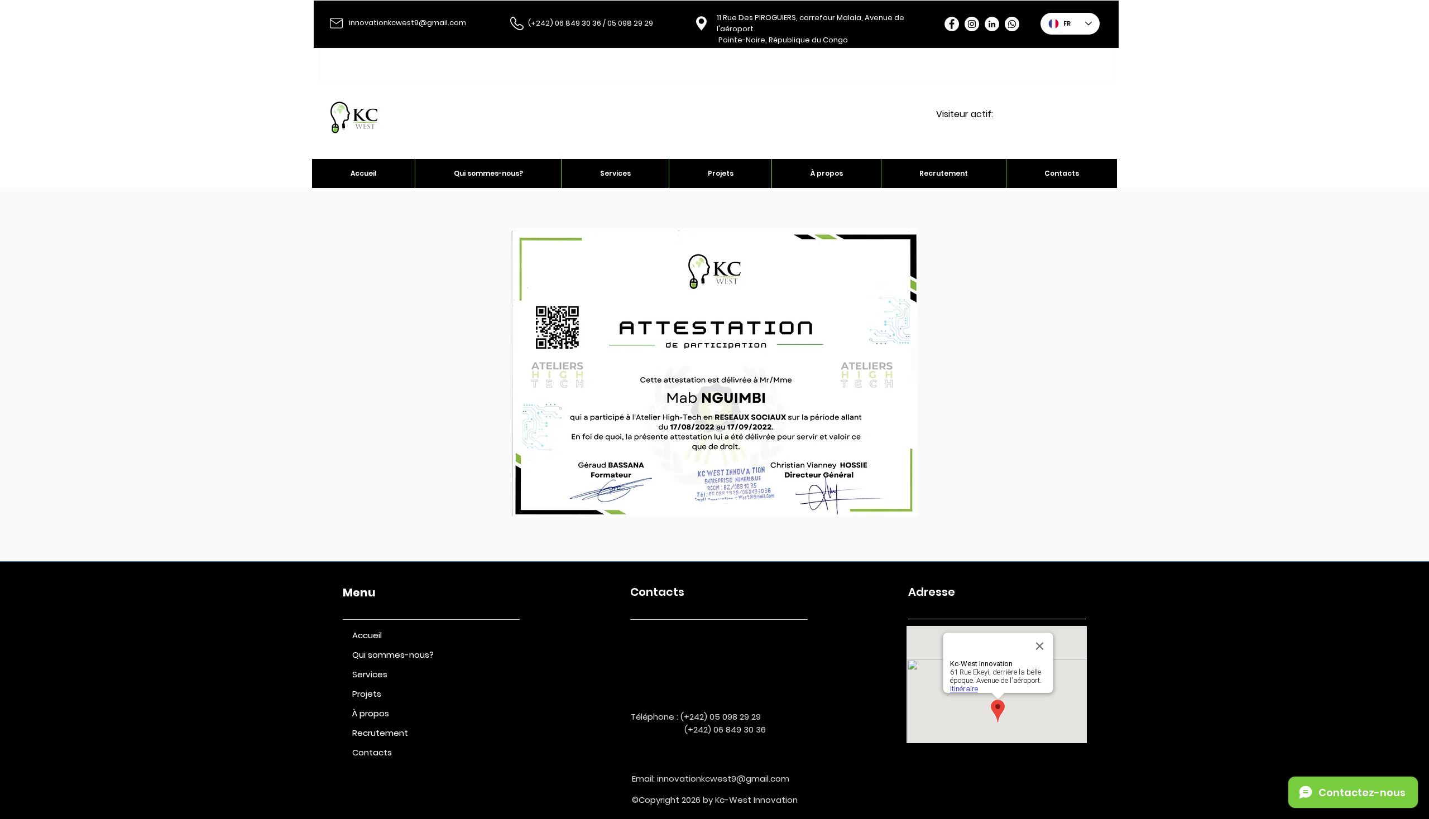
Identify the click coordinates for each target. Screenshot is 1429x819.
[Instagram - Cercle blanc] (972, 24)
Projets (366, 694)
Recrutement (380, 733)
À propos (370, 713)
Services (369, 674)
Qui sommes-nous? (393, 655)
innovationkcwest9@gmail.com (407, 22)
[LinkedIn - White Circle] (992, 24)
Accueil (367, 635)
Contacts (372, 752)
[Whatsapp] (1012, 24)
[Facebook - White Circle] (951, 24)
